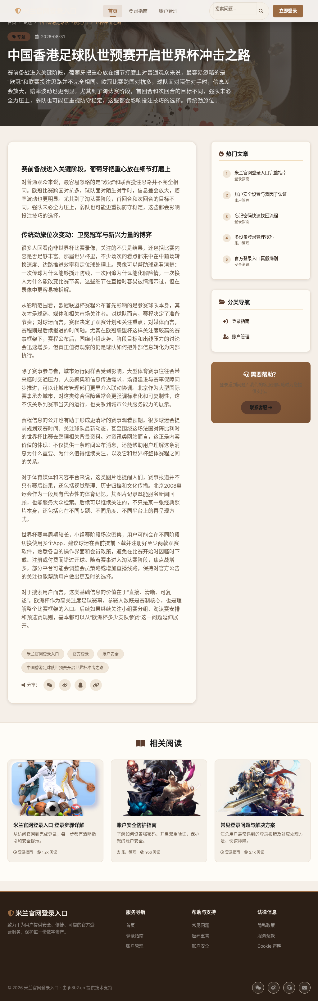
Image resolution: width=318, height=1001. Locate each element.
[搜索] (261, 11)
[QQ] (80, 685)
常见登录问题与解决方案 (247, 824)
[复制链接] (96, 685)
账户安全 (200, 946)
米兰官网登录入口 (50, 11)
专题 (27, 22)
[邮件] (305, 988)
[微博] (65, 685)
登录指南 (138, 11)
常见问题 (200, 925)
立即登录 (288, 10)
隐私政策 (266, 925)
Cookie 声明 (269, 946)
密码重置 (200, 935)
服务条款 (266, 935)
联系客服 (259, 407)
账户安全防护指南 (137, 824)
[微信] (49, 685)
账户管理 (168, 11)
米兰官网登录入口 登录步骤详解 (48, 824)
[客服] (289, 988)
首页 (113, 11)
